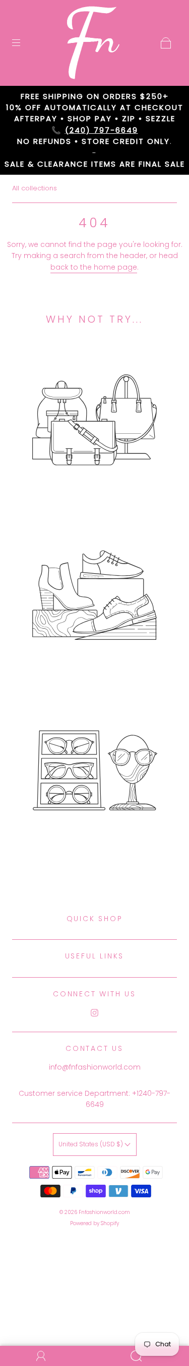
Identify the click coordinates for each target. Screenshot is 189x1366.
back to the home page (93, 267)
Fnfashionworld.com (104, 1212)
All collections (34, 188)
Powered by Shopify (94, 1223)
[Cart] (166, 43)
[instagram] (95, 1012)
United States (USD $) (91, 1144)
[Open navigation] (23, 43)
